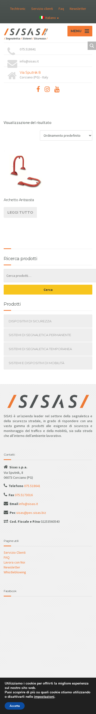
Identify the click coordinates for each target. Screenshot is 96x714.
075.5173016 (23, 495)
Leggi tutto (20, 212)
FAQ (7, 557)
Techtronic (18, 8)
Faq (61, 8)
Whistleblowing (15, 572)
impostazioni (44, 697)
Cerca (48, 289)
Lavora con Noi (14, 562)
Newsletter (78, 8)
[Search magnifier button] (92, 46)
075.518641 (31, 486)
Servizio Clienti (15, 552)
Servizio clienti (42, 8)
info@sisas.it (28, 504)
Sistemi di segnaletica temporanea (40, 349)
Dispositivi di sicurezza (30, 321)
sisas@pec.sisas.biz (31, 512)
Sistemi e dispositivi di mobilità (36, 363)
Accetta (15, 706)
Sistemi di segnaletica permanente (40, 335)
